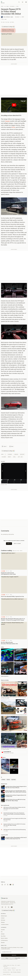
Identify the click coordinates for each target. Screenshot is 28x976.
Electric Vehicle (4, 938)
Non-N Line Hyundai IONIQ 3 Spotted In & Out (12, 596)
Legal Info (18, 969)
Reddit (9, 456)
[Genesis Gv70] (14, 471)
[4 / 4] (24, 481)
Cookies (9, 969)
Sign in (9, 543)
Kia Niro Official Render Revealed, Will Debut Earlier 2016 (9, 643)
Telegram (4, 456)
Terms (7, 957)
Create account (17, 543)
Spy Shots (13, 779)
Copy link (20, 456)
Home (2, 6)
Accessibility (6, 972)
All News (6, 6)
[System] (22, 2)
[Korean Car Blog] (9, 2)
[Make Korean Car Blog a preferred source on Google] (13, 884)
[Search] (19, 2)
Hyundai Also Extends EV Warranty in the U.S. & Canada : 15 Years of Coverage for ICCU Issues (13, 619)
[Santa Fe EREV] (20, 668)
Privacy (5, 969)
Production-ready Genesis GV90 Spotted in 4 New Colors (8, 573)
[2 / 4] (11, 481)
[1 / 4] (4, 481)
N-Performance (4, 940)
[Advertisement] (14, 80)
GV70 (13, 127)
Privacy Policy (17, 957)
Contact (2, 918)
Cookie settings (7, 974)
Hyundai (3, 929)
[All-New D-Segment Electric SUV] (20, 655)
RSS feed (3, 920)
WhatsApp (22, 454)
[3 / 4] (17, 481)
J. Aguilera (13, 968)
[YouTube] (10, 884)
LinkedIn (16, 454)
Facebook (10, 454)
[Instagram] (2, 884)
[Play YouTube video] (14, 105)
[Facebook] (5, 884)
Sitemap (3, 922)
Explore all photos (5, 676)
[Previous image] (2, 471)
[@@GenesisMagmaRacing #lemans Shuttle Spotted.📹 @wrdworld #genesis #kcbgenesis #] (14, 766)
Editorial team (4, 915)
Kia (1, 931)
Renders (3, 942)
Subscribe (14, 955)
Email (14, 456)
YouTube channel (4, 924)
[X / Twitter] (8, 884)
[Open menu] (26, 2)
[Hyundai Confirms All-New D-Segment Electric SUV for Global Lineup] (7, 655)
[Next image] (25, 471)
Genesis (7, 121)
